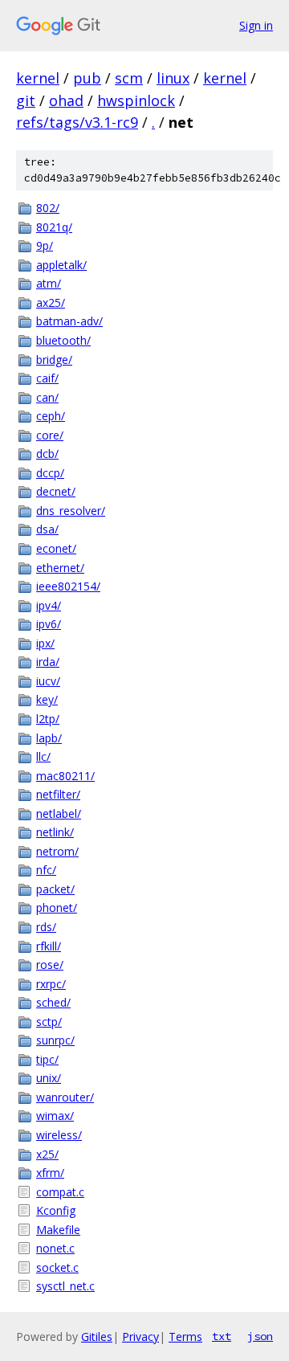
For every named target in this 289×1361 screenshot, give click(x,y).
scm (129, 78)
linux (173, 78)
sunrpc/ (55, 1040)
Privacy (140, 1336)
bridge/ (54, 359)
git (25, 100)
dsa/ (47, 529)
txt (221, 1336)
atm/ (48, 283)
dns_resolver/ (70, 510)
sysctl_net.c (65, 1286)
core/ (49, 435)
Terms (185, 1336)
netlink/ (55, 832)
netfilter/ (58, 794)
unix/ (48, 1077)
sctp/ (49, 1021)
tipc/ (47, 1059)
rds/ (46, 926)
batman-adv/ (69, 321)
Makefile (58, 1229)
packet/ (55, 889)
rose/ (49, 964)
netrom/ (57, 851)
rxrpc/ (51, 983)
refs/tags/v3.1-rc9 (77, 122)
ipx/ (45, 643)
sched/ (53, 1002)
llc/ (43, 756)
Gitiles (96, 1336)
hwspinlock (136, 100)
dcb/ (47, 453)
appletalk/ (61, 264)
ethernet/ (60, 567)
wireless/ (59, 1134)
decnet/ (55, 491)
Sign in (256, 25)
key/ (47, 699)
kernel (37, 78)
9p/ (44, 245)
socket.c (57, 1267)
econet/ (56, 548)
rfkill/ (48, 946)
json (260, 1336)
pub (87, 78)
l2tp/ (47, 718)
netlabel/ (58, 813)
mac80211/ (65, 775)
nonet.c (55, 1248)
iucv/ (48, 681)
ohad (66, 100)
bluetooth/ (63, 340)
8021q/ (54, 227)
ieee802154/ (68, 586)
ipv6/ (48, 623)
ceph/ (50, 415)
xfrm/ (50, 1172)
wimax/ (55, 1115)
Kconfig (55, 1210)
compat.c (60, 1192)
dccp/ (50, 472)
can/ (47, 397)
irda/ (47, 661)
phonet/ (56, 907)
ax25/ (50, 302)
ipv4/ (48, 605)
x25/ (47, 1154)
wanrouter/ (65, 1097)
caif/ (47, 378)
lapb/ (49, 738)
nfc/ (46, 869)
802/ (47, 207)
